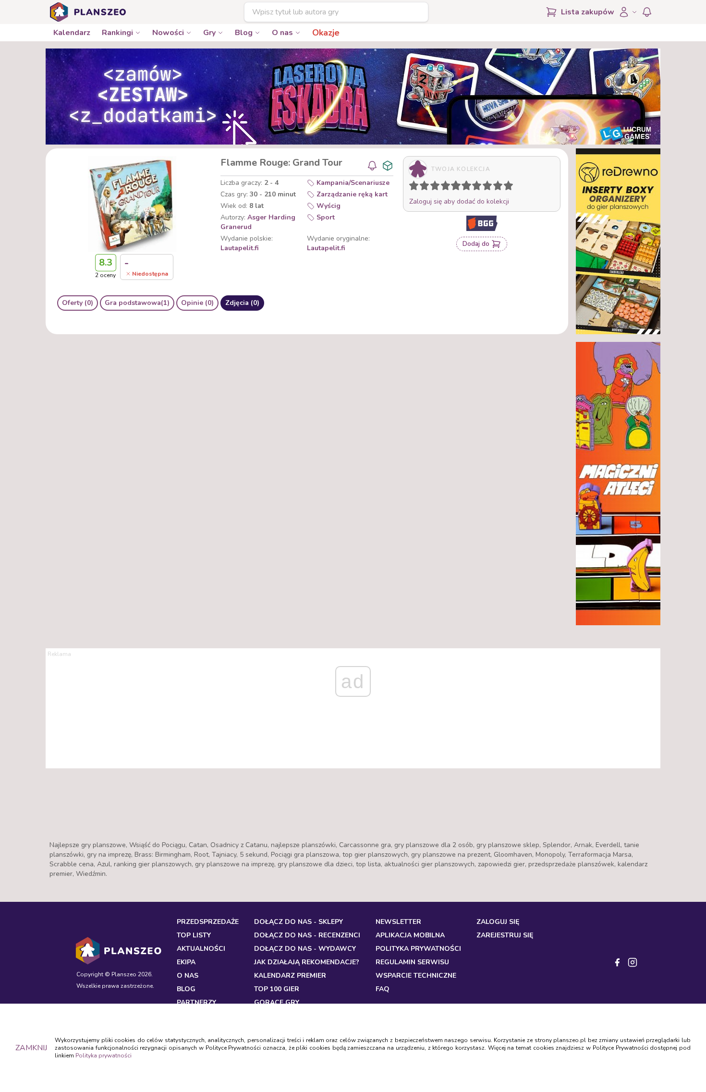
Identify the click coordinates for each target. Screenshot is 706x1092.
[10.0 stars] (510, 187)
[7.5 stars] (485, 187)
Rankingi (117, 32)
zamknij (31, 1048)
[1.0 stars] (416, 187)
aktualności (201, 948)
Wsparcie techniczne (416, 975)
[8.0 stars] (489, 187)
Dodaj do (476, 243)
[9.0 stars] (500, 187)
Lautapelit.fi (239, 248)
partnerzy (196, 1002)
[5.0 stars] (458, 187)
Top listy (194, 935)
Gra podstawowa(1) (137, 302)
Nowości (168, 32)
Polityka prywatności (103, 1055)
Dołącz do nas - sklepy (298, 921)
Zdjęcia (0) (242, 302)
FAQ (383, 989)
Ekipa (186, 962)
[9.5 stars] (506, 187)
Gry (209, 32)
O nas (282, 32)
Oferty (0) (77, 302)
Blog (244, 32)
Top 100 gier (276, 989)
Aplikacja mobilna (410, 935)
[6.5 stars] (474, 187)
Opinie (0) (197, 302)
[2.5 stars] (432, 187)
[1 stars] (411, 187)
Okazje (326, 32)
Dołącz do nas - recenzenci (307, 935)
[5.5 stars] (464, 187)
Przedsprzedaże (208, 921)
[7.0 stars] (478, 187)
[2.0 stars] (426, 187)
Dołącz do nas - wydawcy (305, 948)
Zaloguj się (497, 921)
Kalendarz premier (290, 975)
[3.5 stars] (443, 187)
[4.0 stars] (447, 187)
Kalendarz (71, 32)
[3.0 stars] (437, 187)
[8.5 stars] (495, 187)
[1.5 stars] (422, 187)
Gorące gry (276, 1002)
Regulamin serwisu (412, 962)
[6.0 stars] (468, 187)
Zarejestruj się (504, 935)
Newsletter (398, 921)
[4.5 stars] (453, 187)
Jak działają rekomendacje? (306, 962)
